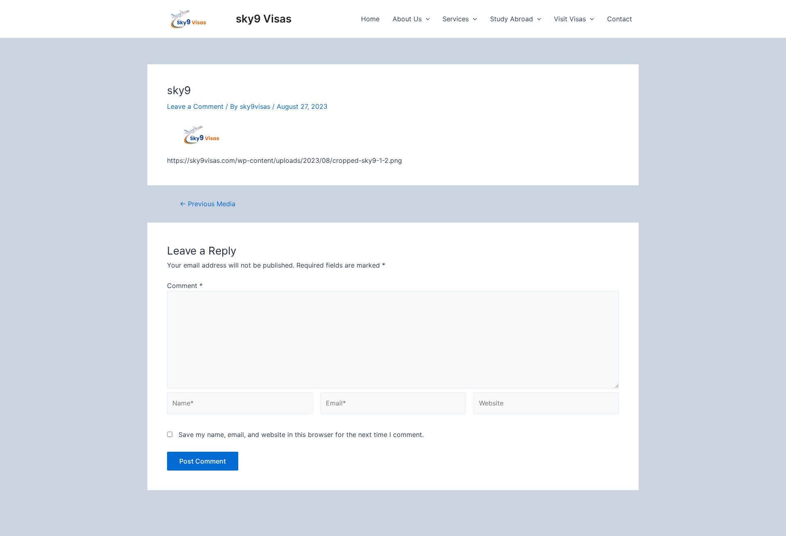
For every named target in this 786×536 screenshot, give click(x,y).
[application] (426, 18)
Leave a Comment (195, 106)
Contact (619, 19)
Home (370, 19)
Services (456, 19)
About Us (407, 19)
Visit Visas (570, 19)
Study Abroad (511, 19)
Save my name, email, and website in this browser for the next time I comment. (301, 434)
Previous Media (207, 203)
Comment (185, 286)
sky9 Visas (263, 18)
